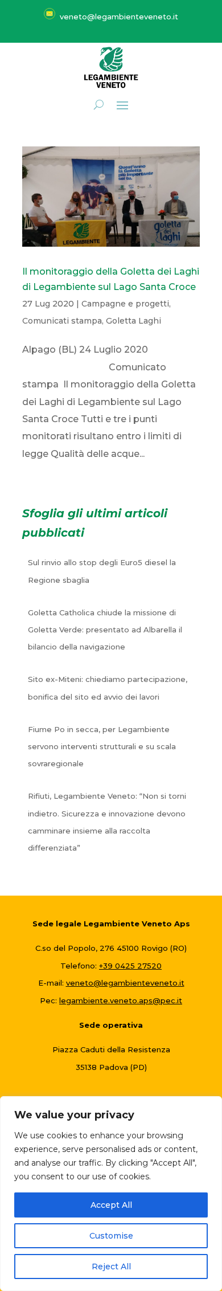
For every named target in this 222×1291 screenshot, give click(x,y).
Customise (111, 1236)
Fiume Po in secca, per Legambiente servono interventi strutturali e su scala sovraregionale (102, 747)
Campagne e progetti (125, 304)
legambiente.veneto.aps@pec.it (120, 1000)
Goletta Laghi (133, 321)
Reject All (111, 1266)
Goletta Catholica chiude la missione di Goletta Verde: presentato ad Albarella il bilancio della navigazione (105, 630)
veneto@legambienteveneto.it (125, 982)
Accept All (111, 1205)
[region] (111, 1193)
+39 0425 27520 (130, 965)
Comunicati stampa (62, 321)
